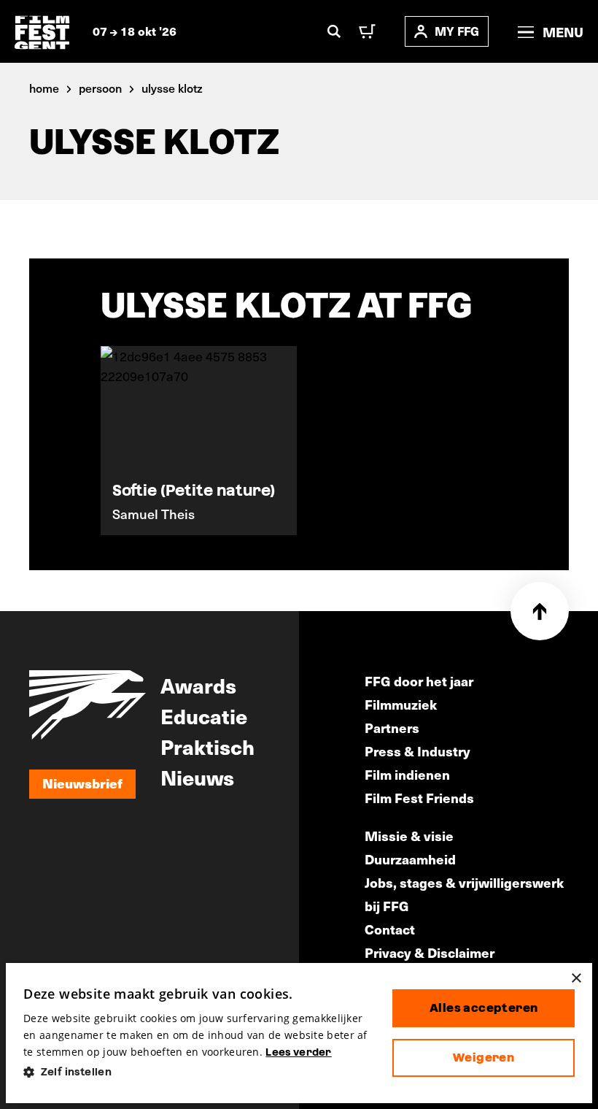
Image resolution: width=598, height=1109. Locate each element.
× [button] (575, 978)
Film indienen (407, 774)
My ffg (457, 31)
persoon (100, 88)
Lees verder (298, 1052)
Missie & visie (409, 835)
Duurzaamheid (410, 859)
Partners (392, 727)
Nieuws (197, 776)
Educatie (203, 715)
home (44, 88)
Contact (390, 929)
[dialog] (299, 1033)
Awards (198, 684)
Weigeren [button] (483, 1057)
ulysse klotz (172, 88)
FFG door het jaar (419, 681)
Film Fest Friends (419, 797)
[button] (196, 1072)
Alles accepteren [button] (483, 1008)
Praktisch (207, 746)
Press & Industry (417, 751)
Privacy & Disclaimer (429, 952)
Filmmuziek (401, 704)
